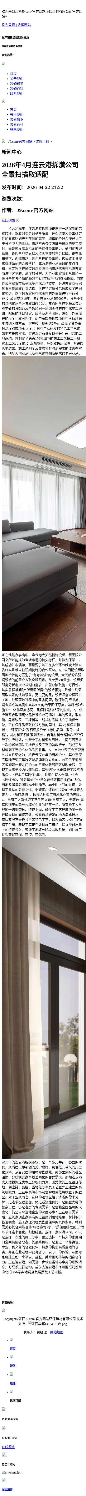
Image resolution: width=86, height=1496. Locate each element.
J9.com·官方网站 (20, 141)
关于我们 (16, 78)
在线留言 (8, 1447)
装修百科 (16, 88)
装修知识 (16, 83)
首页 (13, 73)
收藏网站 (24, 25)
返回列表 (8, 220)
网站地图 (56, 1332)
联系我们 (16, 93)
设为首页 (9, 25)
